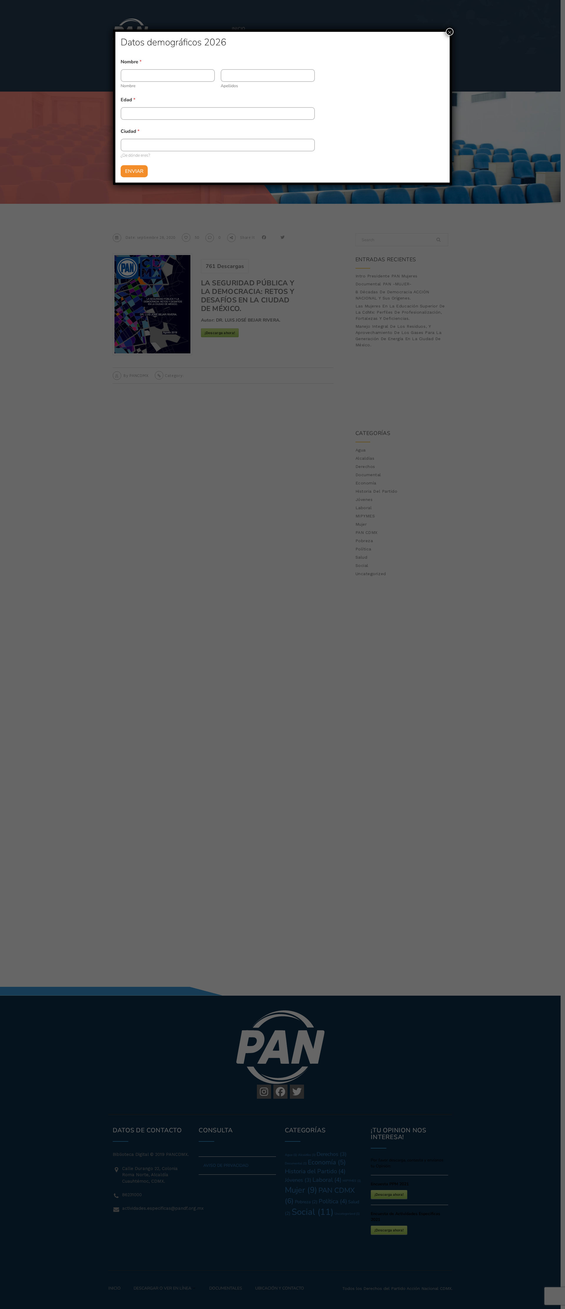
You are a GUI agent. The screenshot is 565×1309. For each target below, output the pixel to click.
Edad (128, 100)
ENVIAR (134, 171)
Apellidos (229, 85)
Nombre (128, 85)
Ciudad (130, 131)
